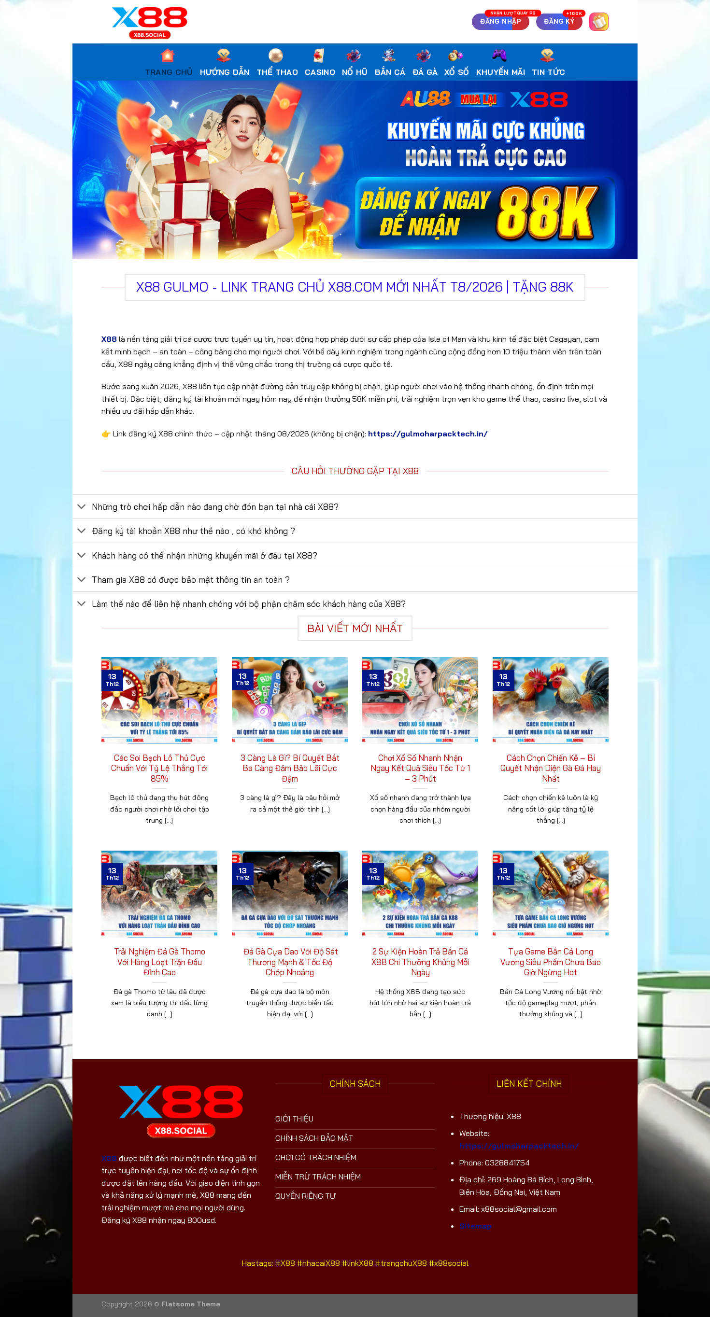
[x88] (149, 21)
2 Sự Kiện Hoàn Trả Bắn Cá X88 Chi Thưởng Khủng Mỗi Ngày (420, 961)
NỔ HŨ (355, 72)
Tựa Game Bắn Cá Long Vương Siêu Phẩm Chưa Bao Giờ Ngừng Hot (550, 961)
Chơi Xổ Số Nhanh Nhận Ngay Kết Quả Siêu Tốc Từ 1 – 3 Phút (420, 768)
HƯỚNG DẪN (225, 72)
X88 (109, 339)
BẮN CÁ (390, 72)
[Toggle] (81, 507)
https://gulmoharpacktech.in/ (428, 433)
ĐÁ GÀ (425, 72)
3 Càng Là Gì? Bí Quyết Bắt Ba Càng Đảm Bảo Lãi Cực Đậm (290, 768)
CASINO (320, 72)
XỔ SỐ (456, 72)
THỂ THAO (277, 72)
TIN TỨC (548, 72)
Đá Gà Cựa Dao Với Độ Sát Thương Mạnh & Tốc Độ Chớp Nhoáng (289, 961)
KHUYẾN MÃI (500, 72)
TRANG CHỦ (169, 72)
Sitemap (475, 1226)
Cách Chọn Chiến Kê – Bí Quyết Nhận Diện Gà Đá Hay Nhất (550, 768)
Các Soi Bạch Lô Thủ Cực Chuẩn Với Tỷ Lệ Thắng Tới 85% (159, 768)
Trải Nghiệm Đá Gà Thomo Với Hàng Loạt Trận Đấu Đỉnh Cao (159, 961)
